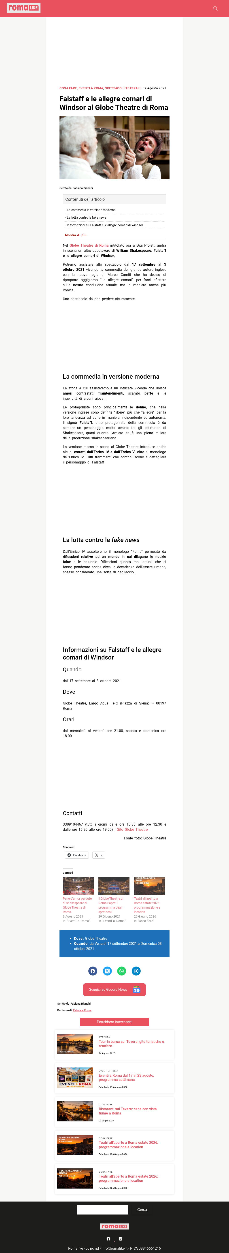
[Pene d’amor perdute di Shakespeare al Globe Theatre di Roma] (78, 886)
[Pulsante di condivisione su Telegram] (136, 971)
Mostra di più (76, 235)
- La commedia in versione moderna (90, 210)
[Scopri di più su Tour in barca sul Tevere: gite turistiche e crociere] (75, 1044)
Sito (121, 829)
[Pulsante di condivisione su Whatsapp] (121, 971)
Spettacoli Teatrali (123, 88)
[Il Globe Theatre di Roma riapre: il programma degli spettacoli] (113, 886)
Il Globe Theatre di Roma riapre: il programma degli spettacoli (110, 905)
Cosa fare (68, 88)
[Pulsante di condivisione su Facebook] (92, 971)
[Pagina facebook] (109, 1240)
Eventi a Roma (91, 88)
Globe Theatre (136, 829)
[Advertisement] (114, 52)
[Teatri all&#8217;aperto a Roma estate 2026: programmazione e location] (149, 886)
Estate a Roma (82, 1010)
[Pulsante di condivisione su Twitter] (107, 971)
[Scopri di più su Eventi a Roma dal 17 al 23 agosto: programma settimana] (75, 1078)
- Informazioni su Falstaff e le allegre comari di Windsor (104, 225)
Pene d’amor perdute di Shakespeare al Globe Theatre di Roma (77, 905)
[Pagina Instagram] (120, 1240)
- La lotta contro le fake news (85, 218)
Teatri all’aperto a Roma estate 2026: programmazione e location (147, 905)
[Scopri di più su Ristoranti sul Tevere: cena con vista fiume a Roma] (75, 1112)
